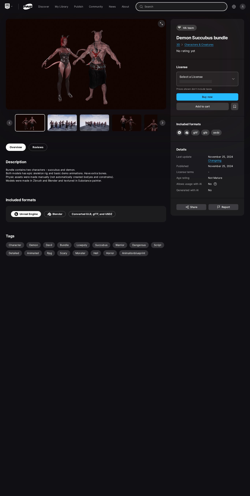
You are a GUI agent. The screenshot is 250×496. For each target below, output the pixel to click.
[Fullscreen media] (161, 23)
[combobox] (184, 6)
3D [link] (178, 44)
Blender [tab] (58, 214)
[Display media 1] (62, 123)
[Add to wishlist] (234, 106)
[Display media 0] (30, 123)
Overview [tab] (16, 147)
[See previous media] (9, 123)
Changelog (215, 160)
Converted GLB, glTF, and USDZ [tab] (92, 214)
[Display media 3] (126, 123)
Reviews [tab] (38, 147)
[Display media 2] (94, 123)
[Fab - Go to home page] (27, 7)
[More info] (215, 184)
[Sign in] (243, 7)
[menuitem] (43, 7)
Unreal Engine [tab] (29, 214)
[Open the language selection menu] (234, 7)
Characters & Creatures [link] (199, 44)
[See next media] (162, 123)
